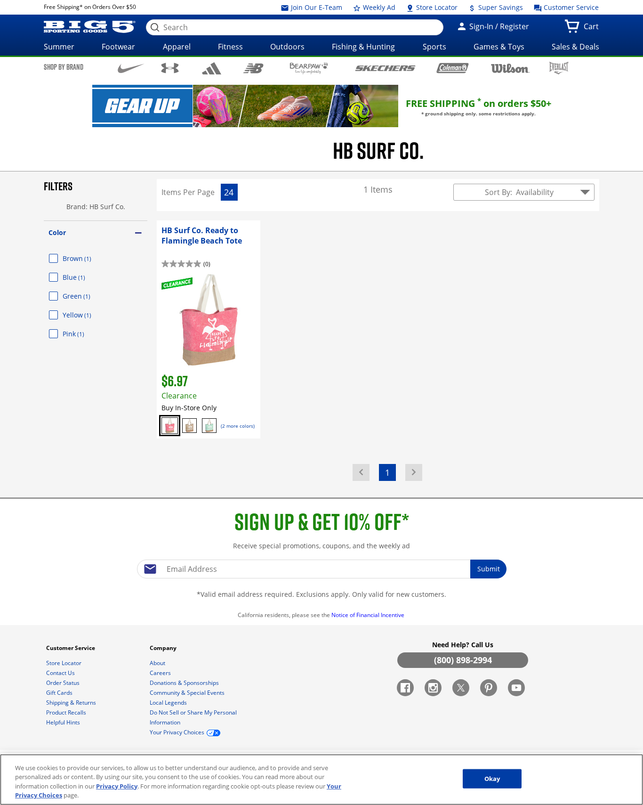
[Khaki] (189, 425)
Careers (161, 673)
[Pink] (169, 425)
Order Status (63, 683)
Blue (85, 277)
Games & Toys (499, 46)
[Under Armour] (170, 67)
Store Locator (436, 7)
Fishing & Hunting (363, 46)
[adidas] (212, 68)
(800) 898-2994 (463, 660)
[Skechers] (385, 67)
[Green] (209, 425)
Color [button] (57, 232)
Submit (488, 568)
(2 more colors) (238, 426)
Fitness (230, 46)
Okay (492, 778)
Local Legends (169, 703)
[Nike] (131, 67)
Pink (85, 333)
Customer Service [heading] (71, 648)
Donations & (184, 683)
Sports (434, 46)
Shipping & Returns (71, 703)
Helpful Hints (63, 722)
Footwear (118, 46)
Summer (59, 46)
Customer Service (570, 7)
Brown (88, 258)
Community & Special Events (188, 693)
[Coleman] (452, 67)
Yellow (88, 314)
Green (88, 296)
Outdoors (287, 46)
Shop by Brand (63, 67)
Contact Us (61, 673)
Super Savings (499, 7)
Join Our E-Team (315, 7)
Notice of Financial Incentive (368, 615)
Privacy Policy (116, 786)
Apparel (177, 46)
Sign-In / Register (498, 26)
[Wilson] (510, 67)
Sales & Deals (575, 46)
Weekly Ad (378, 7)
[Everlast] (559, 68)
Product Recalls (67, 712)
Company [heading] (164, 648)
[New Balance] (253, 67)
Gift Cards (60, 693)
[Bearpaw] (309, 68)
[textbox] (321, 569)
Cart (593, 29)
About (158, 663)
